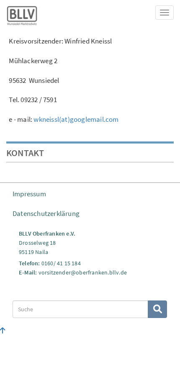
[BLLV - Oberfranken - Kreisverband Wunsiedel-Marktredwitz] (22, 14)
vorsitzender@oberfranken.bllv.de (83, 272)
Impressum (29, 193)
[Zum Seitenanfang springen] (2, 330)
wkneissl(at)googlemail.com (75, 119)
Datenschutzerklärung (46, 213)
